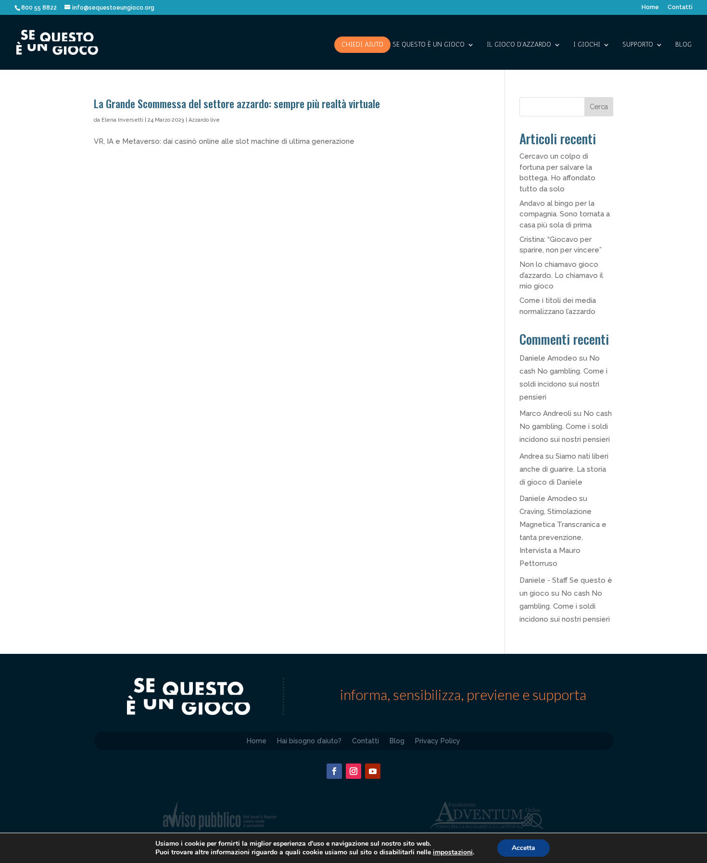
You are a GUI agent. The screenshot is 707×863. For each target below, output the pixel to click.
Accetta (523, 847)
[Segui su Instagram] (353, 771)
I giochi (586, 45)
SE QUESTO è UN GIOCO (428, 45)
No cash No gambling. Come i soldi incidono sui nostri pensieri (565, 426)
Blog (683, 45)
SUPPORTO (637, 45)
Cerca (599, 107)
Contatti (680, 7)
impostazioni (453, 852)
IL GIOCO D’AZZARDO (519, 45)
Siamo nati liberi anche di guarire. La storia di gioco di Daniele (563, 469)
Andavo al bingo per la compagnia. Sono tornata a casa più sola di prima (564, 214)
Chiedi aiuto (362, 44)
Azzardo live (204, 120)
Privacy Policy (437, 740)
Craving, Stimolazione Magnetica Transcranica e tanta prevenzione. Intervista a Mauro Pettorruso (562, 537)
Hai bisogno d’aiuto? (309, 740)
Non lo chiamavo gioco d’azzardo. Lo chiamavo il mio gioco (561, 275)
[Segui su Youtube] (372, 771)
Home (650, 7)
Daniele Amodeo (548, 358)
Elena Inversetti (122, 120)
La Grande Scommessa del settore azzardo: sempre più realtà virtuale (237, 103)
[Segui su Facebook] (334, 771)
